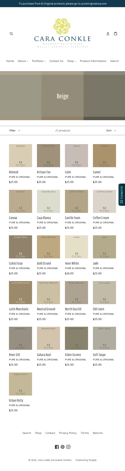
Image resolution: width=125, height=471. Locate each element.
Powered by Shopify (86, 460)
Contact (50, 433)
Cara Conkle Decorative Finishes (55, 460)
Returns (98, 433)
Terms (85, 433)
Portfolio (39, 61)
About (24, 61)
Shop (72, 61)
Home (10, 61)
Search (114, 61)
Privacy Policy (68, 433)
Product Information (93, 61)
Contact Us (56, 61)
